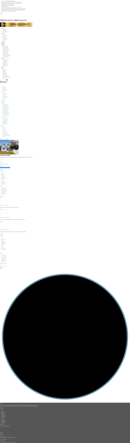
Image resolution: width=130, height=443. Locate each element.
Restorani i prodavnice (5, 61)
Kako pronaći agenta (5, 52)
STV (14, 442)
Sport (3, 40)
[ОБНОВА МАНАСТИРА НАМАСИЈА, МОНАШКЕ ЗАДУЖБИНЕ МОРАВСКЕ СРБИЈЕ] (3, 228)
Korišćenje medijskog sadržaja (6, 135)
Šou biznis (4, 95)
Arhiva (2, 238)
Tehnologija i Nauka (5, 38)
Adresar (2, 58)
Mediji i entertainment (4, 193)
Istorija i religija (3, 176)
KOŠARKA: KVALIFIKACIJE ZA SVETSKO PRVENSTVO (7, 5)
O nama (2, 68)
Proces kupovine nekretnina (6, 50)
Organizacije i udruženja (6, 59)
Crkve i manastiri (5, 60)
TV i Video (4, 41)
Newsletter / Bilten (5, 133)
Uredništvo (4, 69)
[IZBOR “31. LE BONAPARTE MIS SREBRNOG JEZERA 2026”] (3, 204)
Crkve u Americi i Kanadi (4, 257)
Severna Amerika (5, 30)
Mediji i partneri (4, 70)
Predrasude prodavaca (5, 51)
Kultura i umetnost (5, 94)
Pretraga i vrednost (5, 104)
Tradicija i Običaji (5, 39)
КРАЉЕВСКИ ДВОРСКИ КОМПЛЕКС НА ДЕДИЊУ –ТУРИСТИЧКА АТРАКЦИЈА (11, 2)
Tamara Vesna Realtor (5, 105)
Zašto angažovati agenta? (6, 48)
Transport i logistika (5, 62)
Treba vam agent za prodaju (6, 114)
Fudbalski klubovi (3, 192)
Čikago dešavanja (5, 31)
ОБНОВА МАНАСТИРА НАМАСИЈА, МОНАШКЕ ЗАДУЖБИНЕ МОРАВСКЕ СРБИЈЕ (11, 3)
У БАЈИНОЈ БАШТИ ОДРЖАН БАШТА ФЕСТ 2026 (7, 4)
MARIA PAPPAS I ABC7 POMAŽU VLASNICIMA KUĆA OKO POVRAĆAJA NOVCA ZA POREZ (16, 157)
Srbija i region (4, 32)
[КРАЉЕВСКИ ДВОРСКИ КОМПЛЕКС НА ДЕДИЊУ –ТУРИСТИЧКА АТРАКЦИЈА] (3, 216)
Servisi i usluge (4, 124)
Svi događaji (4, 29)
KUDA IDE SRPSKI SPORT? (4, 6)
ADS (1, 171)
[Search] (0, 84)
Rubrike (2, 33)
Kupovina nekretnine (5, 115)
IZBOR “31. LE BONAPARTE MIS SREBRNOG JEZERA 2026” (9, 207)
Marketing (4, 71)
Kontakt (4, 78)
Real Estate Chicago (5, 49)
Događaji (2, 86)
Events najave (3, 42)
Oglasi (2, 125)
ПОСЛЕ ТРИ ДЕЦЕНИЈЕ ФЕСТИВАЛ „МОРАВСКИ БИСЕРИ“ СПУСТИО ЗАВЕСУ (11, 7)
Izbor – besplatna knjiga (5, 134)
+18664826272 (3, 440)
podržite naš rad (5, 72)
